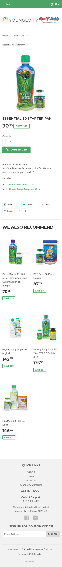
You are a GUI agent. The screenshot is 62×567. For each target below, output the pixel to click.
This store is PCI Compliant (30, 553)
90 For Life (19, 35)
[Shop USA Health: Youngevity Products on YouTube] (35, 518)
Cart (57, 4)
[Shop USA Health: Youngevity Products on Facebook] (26, 518)
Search (31, 471)
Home (5, 35)
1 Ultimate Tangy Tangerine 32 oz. (23, 189)
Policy (31, 475)
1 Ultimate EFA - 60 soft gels (20, 184)
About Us (31, 480)
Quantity (6, 136)
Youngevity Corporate (31, 484)
